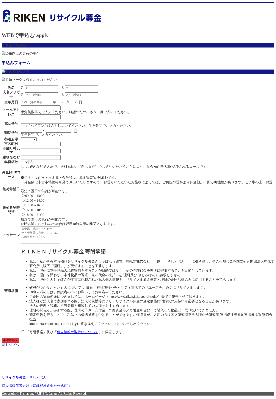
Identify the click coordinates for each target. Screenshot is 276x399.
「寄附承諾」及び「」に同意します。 (75, 332)
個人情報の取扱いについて (77, 332)
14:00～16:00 (34, 205)
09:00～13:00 (34, 196)
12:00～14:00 (34, 200)
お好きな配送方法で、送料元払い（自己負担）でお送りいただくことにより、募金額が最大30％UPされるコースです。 (117, 166)
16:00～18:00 (34, 210)
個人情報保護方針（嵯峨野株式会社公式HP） (37, 386)
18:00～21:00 (34, 215)
